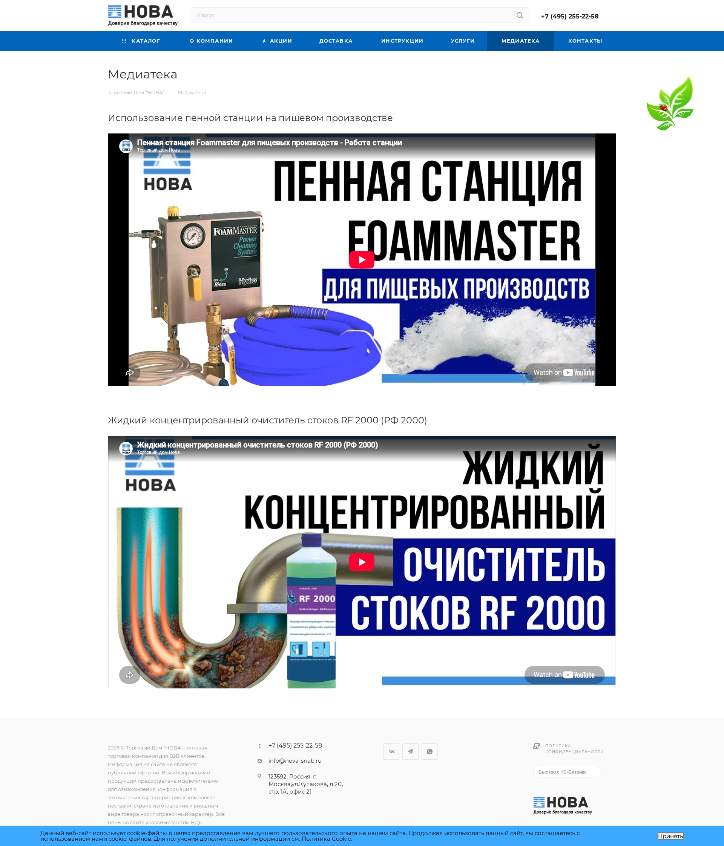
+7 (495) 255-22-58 (570, 16)
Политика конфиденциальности (574, 748)
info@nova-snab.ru (295, 760)
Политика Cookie (326, 838)
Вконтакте (391, 751)
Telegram (410, 751)
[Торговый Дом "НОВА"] (563, 805)
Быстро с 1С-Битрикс (562, 771)
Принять (670, 836)
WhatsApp (430, 751)
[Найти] (520, 15)
